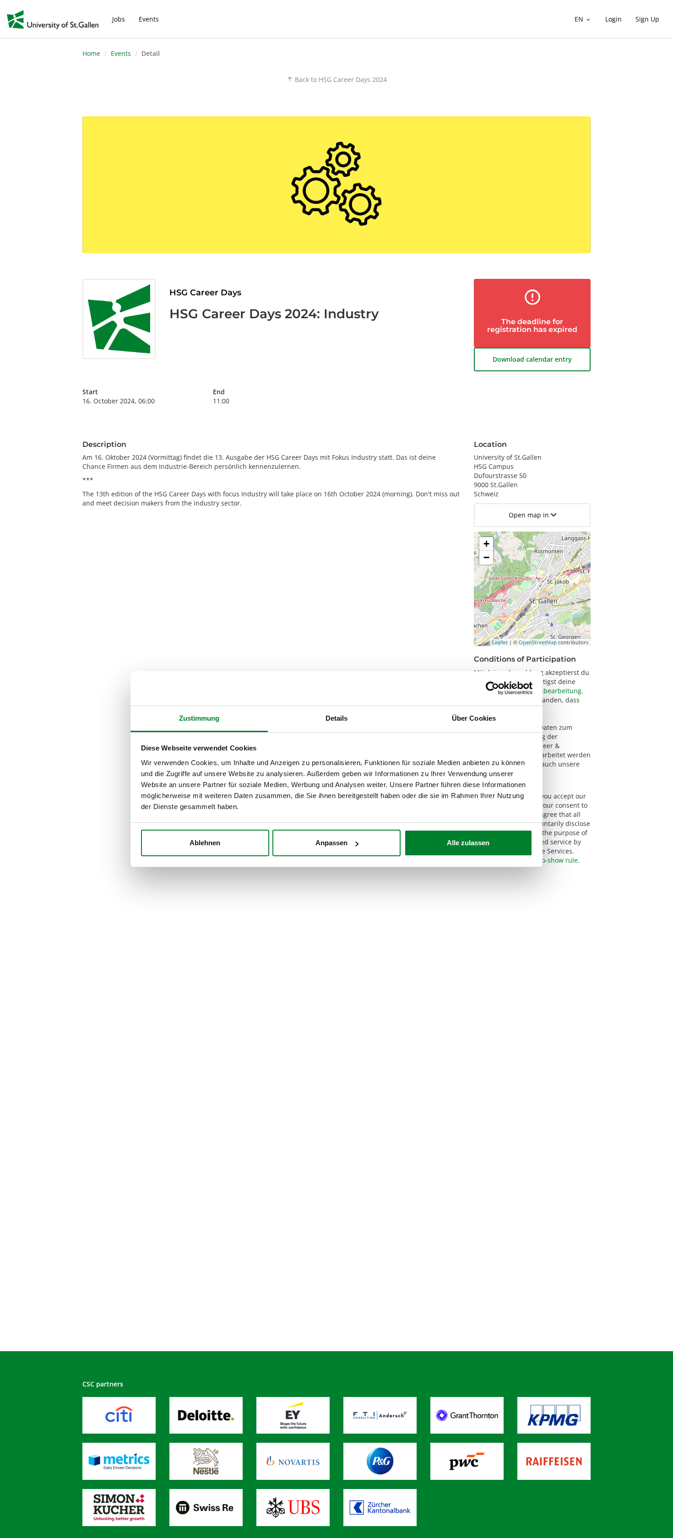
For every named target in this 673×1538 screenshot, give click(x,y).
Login (613, 19)
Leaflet (500, 642)
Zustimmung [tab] (199, 718)
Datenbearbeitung (553, 690)
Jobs (118, 19)
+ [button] (486, 543)
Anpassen (331, 843)
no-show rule (557, 860)
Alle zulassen (468, 843)
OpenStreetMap (538, 642)
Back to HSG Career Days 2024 (337, 79)
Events (149, 19)
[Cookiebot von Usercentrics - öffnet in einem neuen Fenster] (492, 688)
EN (583, 19)
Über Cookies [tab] (474, 718)
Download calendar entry (532, 359)
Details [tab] (337, 718)
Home (91, 53)
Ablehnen (205, 843)
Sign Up (647, 19)
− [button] (486, 557)
